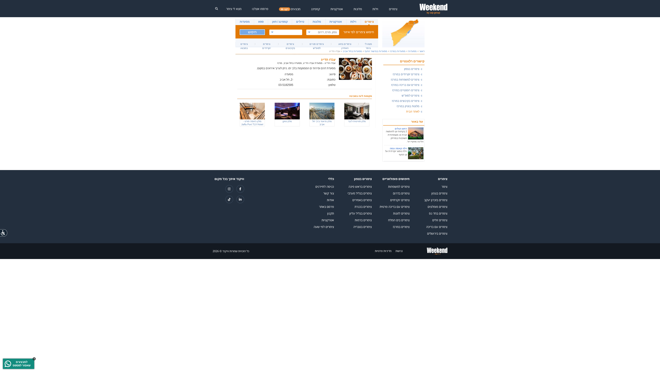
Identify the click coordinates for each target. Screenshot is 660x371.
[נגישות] (4, 233)
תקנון (330, 213)
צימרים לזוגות (401, 213)
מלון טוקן (287, 121)
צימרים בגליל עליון (360, 213)
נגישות (399, 251)
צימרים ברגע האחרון (344, 45)
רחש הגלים (401, 128)
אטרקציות (335, 21)
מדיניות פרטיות (383, 251)
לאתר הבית (412, 111)
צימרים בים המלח (399, 220)
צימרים (369, 21)
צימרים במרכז (401, 226)
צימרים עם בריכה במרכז (405, 84)
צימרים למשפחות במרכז (405, 79)
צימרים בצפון (411, 69)
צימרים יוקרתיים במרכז (406, 74)
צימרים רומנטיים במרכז (405, 90)
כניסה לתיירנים (324, 186)
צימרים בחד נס (438, 213)
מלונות (317, 21)
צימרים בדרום (401, 193)
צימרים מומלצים (437, 206)
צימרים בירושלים (437, 233)
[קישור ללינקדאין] (240, 199)
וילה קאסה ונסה (398, 148)
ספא (261, 21)
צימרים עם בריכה (436, 226)
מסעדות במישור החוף (376, 51)
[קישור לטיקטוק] (229, 199)
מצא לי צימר (233, 9)
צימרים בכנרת (363, 206)
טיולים (300, 21)
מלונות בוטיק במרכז (408, 106)
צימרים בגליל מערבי (360, 193)
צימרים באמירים (362, 199)
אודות (330, 199)
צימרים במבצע (244, 45)
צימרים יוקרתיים (266, 45)
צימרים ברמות (363, 220)
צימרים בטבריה (362, 226)
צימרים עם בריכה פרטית (395, 206)
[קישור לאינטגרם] (229, 189)
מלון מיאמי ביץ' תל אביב (322, 123)
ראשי (422, 51)
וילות (353, 21)
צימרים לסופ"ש (410, 95)
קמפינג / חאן (280, 21)
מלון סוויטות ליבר (357, 121)
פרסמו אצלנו (260, 9)
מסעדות (245, 21)
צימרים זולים (439, 220)
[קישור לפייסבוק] (240, 189)
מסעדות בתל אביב (352, 51)
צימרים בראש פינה (360, 186)
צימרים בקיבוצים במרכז (405, 100)
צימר (444, 186)
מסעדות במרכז (397, 51)
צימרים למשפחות (399, 186)
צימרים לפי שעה (324, 226)
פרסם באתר (326, 206)
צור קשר (328, 193)
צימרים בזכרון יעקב (435, 199)
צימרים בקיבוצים (290, 45)
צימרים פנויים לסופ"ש (317, 45)
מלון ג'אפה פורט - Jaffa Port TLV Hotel (252, 123)
